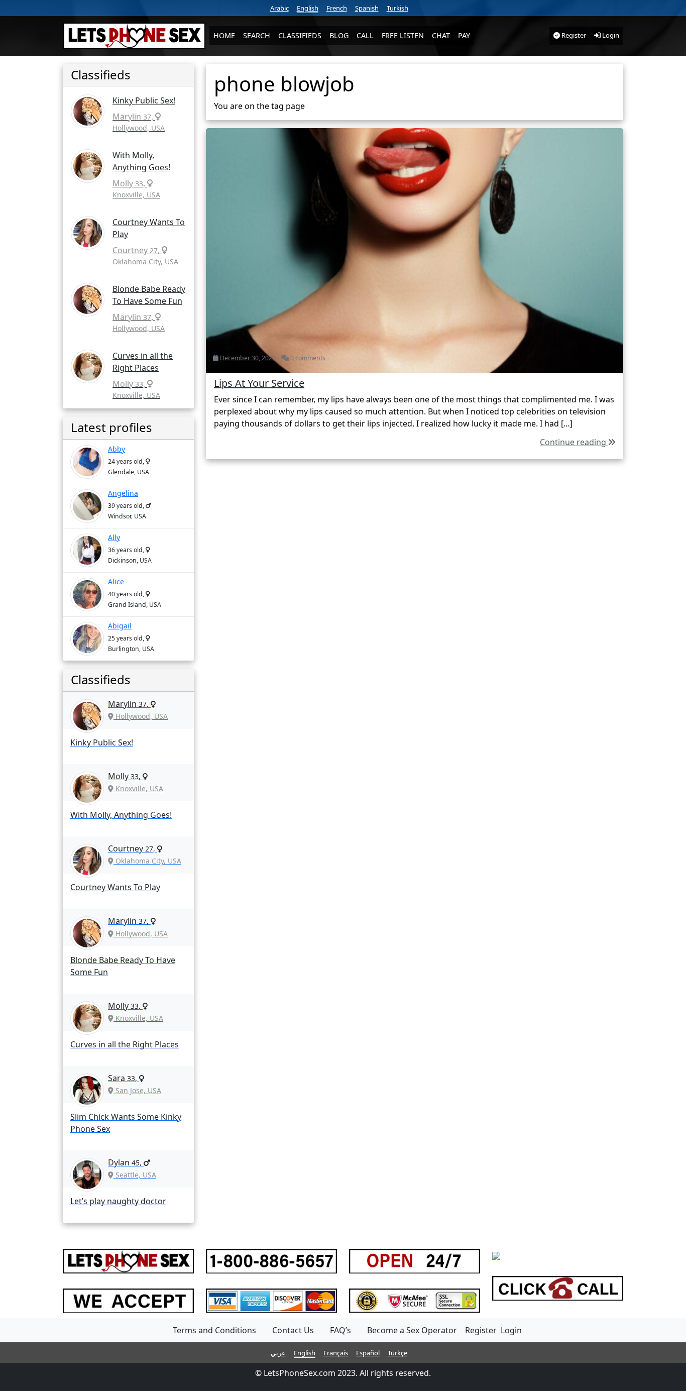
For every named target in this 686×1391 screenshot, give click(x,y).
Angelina (123, 493)
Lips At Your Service (259, 383)
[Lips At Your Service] (414, 249)
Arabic (279, 8)
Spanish (367, 8)
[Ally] (87, 550)
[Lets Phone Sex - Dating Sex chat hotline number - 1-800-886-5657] (134, 36)
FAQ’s (340, 1330)
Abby (116, 449)
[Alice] (87, 594)
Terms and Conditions (214, 1330)
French (336, 8)
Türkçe (397, 1352)
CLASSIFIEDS (299, 35)
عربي (278, 1352)
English (307, 8)
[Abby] (87, 462)
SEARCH (256, 35)
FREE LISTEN (403, 35)
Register (573, 35)
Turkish (397, 8)
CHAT (441, 35)
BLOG (339, 35)
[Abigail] (87, 639)
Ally (114, 537)
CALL (365, 35)
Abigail (120, 625)
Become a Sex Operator (412, 1330)
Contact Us (293, 1330)
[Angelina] (87, 506)
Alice (116, 581)
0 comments (307, 358)
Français (335, 1352)
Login (610, 35)
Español (368, 1352)
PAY (464, 35)
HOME (224, 35)
